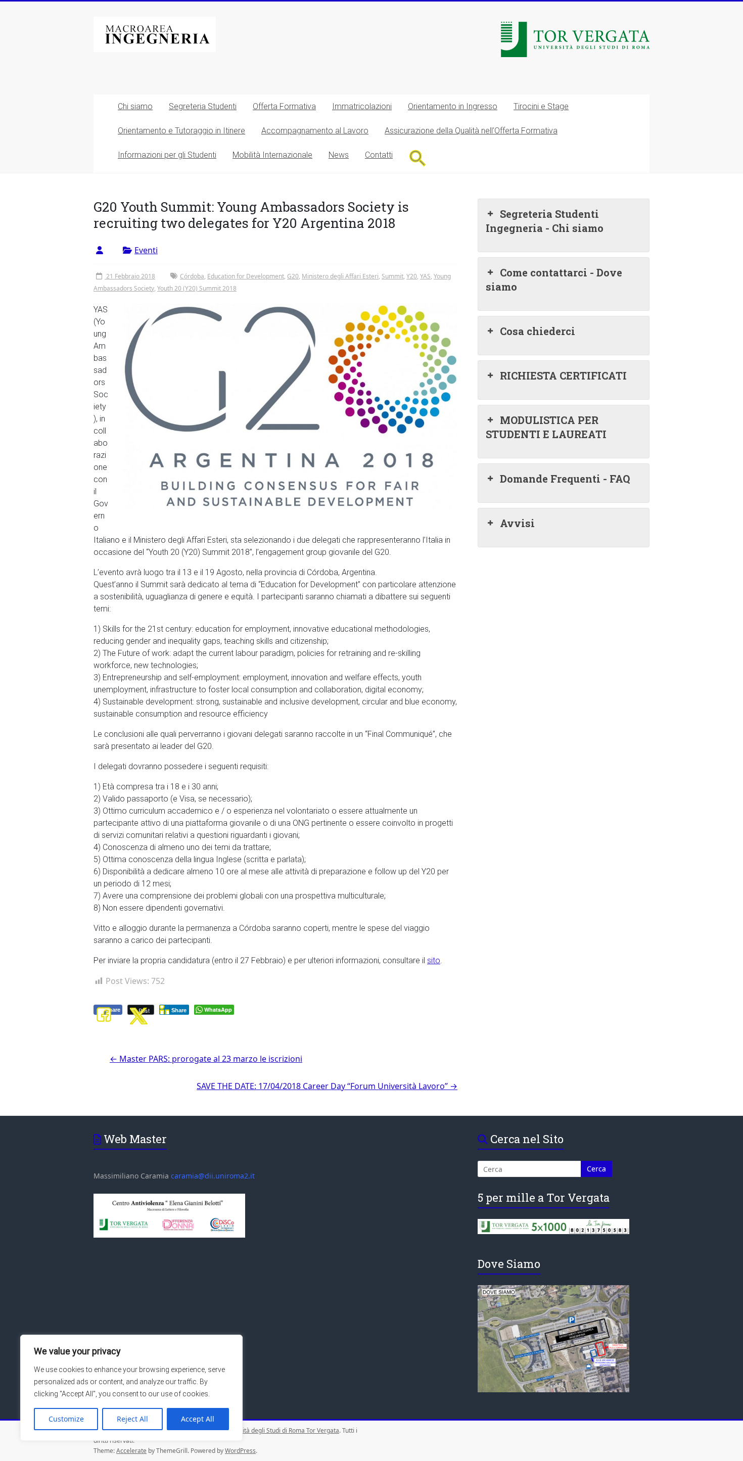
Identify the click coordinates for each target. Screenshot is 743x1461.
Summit (392, 276)
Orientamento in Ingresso (452, 106)
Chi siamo (135, 106)
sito (433, 960)
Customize (66, 1419)
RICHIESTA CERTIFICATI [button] (563, 375)
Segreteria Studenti (203, 106)
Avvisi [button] (517, 523)
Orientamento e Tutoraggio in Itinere (181, 130)
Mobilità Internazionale (272, 155)
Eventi (146, 250)
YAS (425, 276)
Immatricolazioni (362, 106)
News (339, 155)
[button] (418, 158)
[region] (131, 1388)
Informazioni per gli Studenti (167, 155)
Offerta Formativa (284, 106)
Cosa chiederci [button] (537, 331)
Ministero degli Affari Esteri (340, 276)
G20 (293, 276)
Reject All (132, 1419)
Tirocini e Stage (541, 106)
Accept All (197, 1419)
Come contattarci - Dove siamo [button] (554, 279)
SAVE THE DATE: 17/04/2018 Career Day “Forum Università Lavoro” (327, 1086)
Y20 (411, 276)
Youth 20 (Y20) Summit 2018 (197, 288)
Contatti (379, 155)
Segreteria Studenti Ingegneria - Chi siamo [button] (544, 220)
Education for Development (245, 276)
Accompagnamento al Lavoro (314, 130)
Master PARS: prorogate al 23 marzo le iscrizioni (206, 1058)
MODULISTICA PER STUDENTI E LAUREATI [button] (546, 427)
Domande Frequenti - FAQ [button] (565, 478)
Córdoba (192, 276)
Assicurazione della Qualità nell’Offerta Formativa (471, 130)
